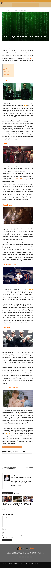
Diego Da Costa (8, 39)
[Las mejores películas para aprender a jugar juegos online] (28, 499)
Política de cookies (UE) (18, 563)
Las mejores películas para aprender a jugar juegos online (27, 504)
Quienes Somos (31, 563)
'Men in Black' (6, 74)
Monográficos (8, 10)
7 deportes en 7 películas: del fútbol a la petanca (6, 504)
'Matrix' (5, 68)
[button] (40, 1)
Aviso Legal (25, 563)
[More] (18, 44)
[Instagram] (12, 487)
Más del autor (16, 493)
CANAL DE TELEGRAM (16, 447)
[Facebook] (3, 44)
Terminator (30, 452)
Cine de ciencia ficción (22, 451)
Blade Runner (15, 451)
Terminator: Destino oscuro (20, 178)
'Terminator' (6, 69)
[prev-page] (3, 509)
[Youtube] (31, 557)
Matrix (13, 452)
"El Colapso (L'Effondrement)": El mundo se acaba (26, 466)
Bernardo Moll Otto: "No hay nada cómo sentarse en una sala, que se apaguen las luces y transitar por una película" (9, 467)
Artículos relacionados (7, 493)
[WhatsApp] (15, 44)
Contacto (36, 563)
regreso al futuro (23, 452)
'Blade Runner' (6, 71)
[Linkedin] (9, 44)
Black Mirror (10, 451)
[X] (6, 44)
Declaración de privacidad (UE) (7, 563)
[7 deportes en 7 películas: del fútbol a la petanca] (7, 499)
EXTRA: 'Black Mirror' (8, 76)
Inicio (3, 10)
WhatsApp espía (10, 121)
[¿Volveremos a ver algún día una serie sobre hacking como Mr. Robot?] (17, 499)
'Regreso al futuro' (7, 72)
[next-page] (5, 509)
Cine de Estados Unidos (7, 452)
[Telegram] (12, 44)
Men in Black (17, 452)
